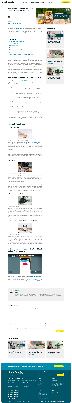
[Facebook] (9, 24)
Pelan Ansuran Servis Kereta (13, 390)
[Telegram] (13, 24)
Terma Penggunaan (52, 401)
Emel (28, 323)
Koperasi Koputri (25, 382)
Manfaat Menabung (13, 43)
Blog (39, 392)
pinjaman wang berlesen (21, 278)
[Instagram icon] (52, 392)
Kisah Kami (40, 380)
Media (39, 386)
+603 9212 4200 (55, 380)
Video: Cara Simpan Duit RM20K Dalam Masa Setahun (21, 54)
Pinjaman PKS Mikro (12, 398)
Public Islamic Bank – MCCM (13, 386)
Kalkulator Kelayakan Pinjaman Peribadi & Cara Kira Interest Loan (43, 394)
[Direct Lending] (7, 2)
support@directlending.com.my (57, 381)
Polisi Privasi (43, 401)
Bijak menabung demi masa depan (17, 52)
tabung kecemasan (32, 142)
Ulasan (9, 310)
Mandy (14, 15)
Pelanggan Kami (40, 383)
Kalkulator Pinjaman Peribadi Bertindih (43, 396)
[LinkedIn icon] (57, 392)
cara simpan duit (18, 28)
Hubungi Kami (40, 384)
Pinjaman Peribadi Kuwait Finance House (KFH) (29, 384)
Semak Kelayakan (66, 2)
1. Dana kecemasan (13, 45)
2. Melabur (11, 47)
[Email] (16, 24)
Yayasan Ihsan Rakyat (25, 386)
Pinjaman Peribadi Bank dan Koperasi (15, 378)
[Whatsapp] (11, 24)
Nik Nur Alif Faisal (24, 80)
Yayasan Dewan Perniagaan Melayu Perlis (14, 387)
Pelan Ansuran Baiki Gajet (13, 394)
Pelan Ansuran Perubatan (13, 396)
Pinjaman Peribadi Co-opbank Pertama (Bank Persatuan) (29, 381)
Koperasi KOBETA (11, 382)
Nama (9, 323)
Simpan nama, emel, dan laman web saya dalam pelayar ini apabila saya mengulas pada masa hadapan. (29, 328)
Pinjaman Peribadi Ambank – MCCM (14, 380)
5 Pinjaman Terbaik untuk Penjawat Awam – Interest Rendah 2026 (54, 78)
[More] (20, 24)
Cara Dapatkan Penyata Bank (43, 398)
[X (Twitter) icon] (55, 392)
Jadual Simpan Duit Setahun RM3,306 (17, 41)
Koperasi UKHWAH (11, 384)
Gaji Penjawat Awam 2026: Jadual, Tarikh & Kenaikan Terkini (54, 43)
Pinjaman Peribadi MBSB (26, 387)
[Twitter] (18, 24)
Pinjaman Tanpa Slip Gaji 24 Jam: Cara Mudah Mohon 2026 (55, 60)
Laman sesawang (48, 323)
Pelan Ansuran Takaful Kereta (14, 392)
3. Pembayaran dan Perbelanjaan (17, 49)
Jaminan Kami (40, 381)
